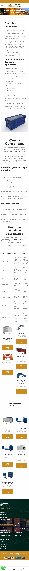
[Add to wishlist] (9, 333)
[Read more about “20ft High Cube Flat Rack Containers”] (6, 478)
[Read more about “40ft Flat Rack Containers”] (6, 451)
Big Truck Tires (10, 90)
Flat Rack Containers (21, 431)
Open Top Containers (8, 342)
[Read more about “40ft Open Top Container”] (20, 353)
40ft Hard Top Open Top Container (21, 382)
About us (10, 12)
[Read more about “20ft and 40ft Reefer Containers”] (20, 451)
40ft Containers (7, 341)
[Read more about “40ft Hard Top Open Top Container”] (20, 376)
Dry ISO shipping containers (19, 239)
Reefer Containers (21, 460)
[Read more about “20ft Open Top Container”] (20, 328)
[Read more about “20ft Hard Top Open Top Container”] (6, 359)
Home (4, 12)
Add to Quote (7, 348)
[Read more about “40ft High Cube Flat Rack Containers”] (20, 423)
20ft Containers (21, 335)
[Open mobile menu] (2, 5)
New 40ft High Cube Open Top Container (7, 338)
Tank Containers (7, 427)
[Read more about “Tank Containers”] (6, 423)
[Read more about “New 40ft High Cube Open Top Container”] (6, 333)
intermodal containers (17, 151)
